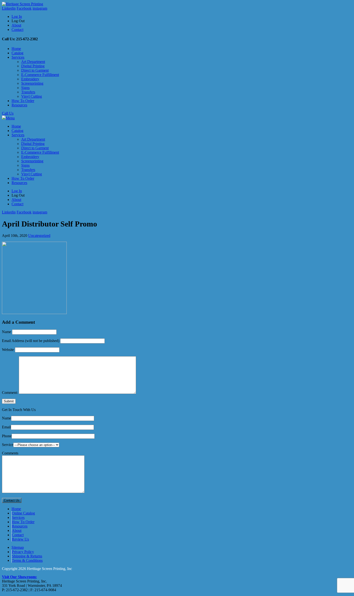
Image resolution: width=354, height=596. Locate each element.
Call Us (7, 113)
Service (7, 445)
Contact (17, 29)
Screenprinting (32, 83)
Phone (7, 436)
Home (16, 49)
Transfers (28, 92)
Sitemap (18, 547)
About (16, 25)
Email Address (30, 341)
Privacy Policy (23, 552)
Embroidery (30, 79)
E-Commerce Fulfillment (40, 75)
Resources (19, 105)
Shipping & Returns (27, 556)
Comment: (10, 392)
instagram (40, 8)
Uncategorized (39, 235)
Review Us (20, 539)
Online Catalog (23, 513)
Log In (17, 16)
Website (8, 350)
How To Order (23, 101)
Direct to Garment (35, 70)
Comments (10, 453)
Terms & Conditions (27, 560)
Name (6, 332)
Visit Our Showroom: (19, 577)
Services (18, 57)
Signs (25, 88)
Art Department (33, 62)
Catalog (17, 53)
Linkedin (9, 8)
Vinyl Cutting (31, 96)
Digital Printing (33, 66)
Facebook (24, 8)
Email (6, 427)
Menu (10, 118)
